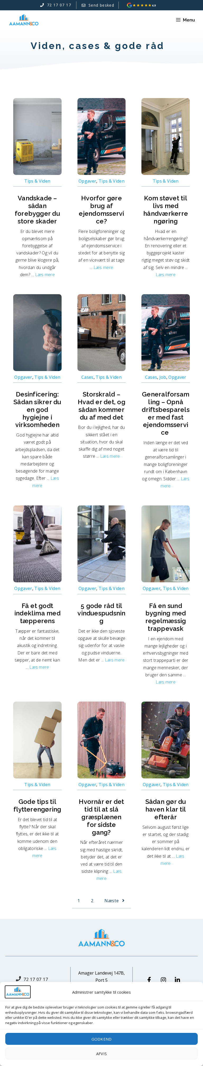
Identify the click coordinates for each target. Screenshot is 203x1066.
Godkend (101, 1039)
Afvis (101, 1053)
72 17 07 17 (36, 979)
